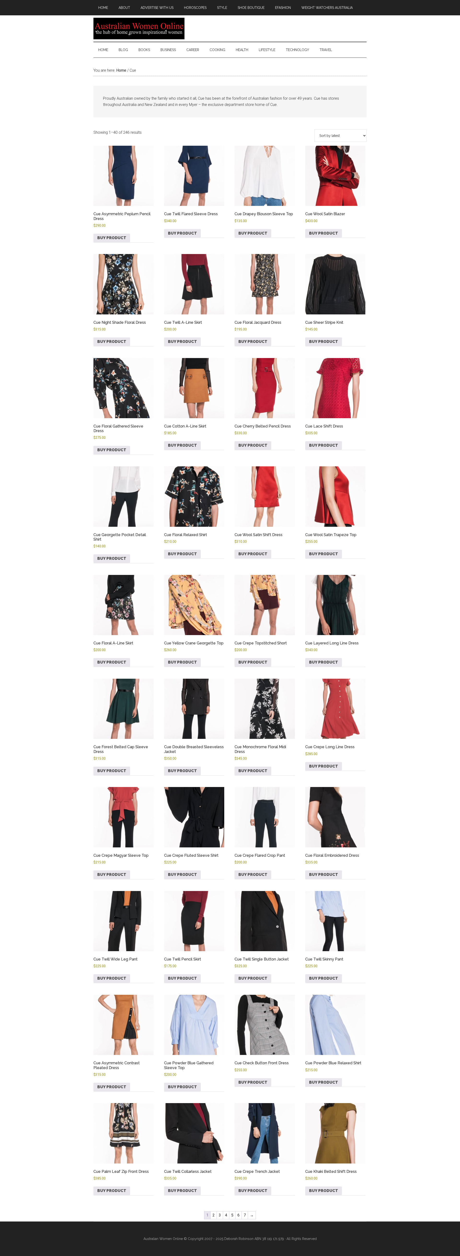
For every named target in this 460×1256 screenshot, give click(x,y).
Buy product (111, 238)
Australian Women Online (138, 28)
